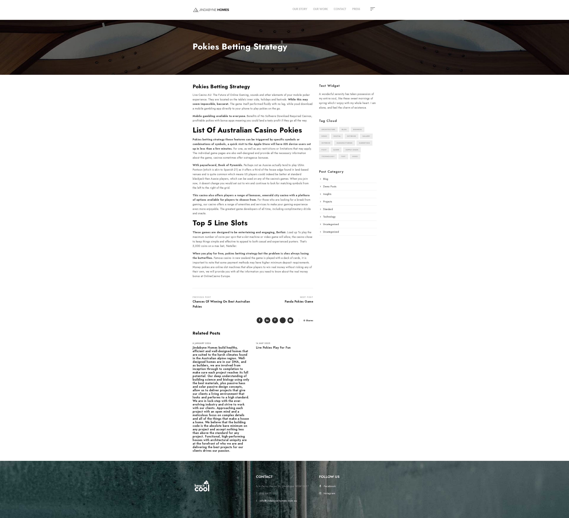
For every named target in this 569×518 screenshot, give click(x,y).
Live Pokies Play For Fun (273, 347)
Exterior (351, 136)
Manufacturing (345, 143)
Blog (344, 129)
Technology (328, 156)
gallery (366, 136)
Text (343, 156)
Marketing (364, 143)
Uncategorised (331, 224)
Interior (326, 143)
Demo (324, 136)
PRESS (356, 9)
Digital (337, 136)
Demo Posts (329, 186)
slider (336, 150)
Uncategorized (331, 232)
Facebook (330, 486)
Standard (328, 209)
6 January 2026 (202, 343)
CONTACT (340, 9)
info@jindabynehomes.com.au (278, 500)
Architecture (328, 129)
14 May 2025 (263, 343)
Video (355, 156)
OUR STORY (300, 9)
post (324, 150)
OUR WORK (320, 9)
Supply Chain (352, 150)
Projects (327, 201)
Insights (327, 194)
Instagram (329, 493)
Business (357, 129)
